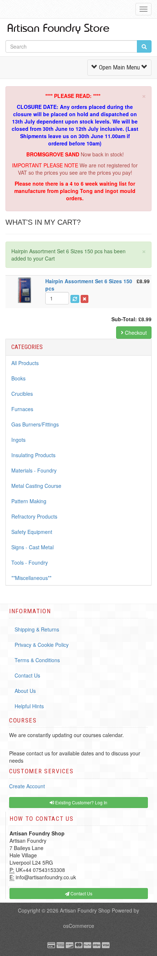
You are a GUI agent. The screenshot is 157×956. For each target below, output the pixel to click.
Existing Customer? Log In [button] (80, 802)
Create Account (27, 786)
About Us (25, 690)
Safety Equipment (31, 531)
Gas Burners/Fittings (35, 424)
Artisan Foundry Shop (85, 910)
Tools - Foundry (29, 562)
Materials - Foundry (34, 470)
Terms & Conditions (37, 660)
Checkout (135, 332)
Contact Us (27, 675)
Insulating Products (33, 455)
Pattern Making (28, 501)
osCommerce (78, 925)
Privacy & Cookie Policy (42, 644)
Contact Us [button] (80, 893)
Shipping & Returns (37, 629)
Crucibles (22, 393)
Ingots (18, 439)
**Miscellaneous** (31, 577)
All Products (25, 363)
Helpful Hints (29, 706)
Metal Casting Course (36, 485)
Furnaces (22, 409)
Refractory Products (34, 516)
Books (18, 378)
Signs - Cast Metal (32, 547)
